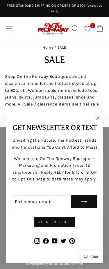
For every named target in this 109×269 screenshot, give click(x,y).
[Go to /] (54, 28)
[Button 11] (84, 201)
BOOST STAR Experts (66, 264)
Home (47, 47)
